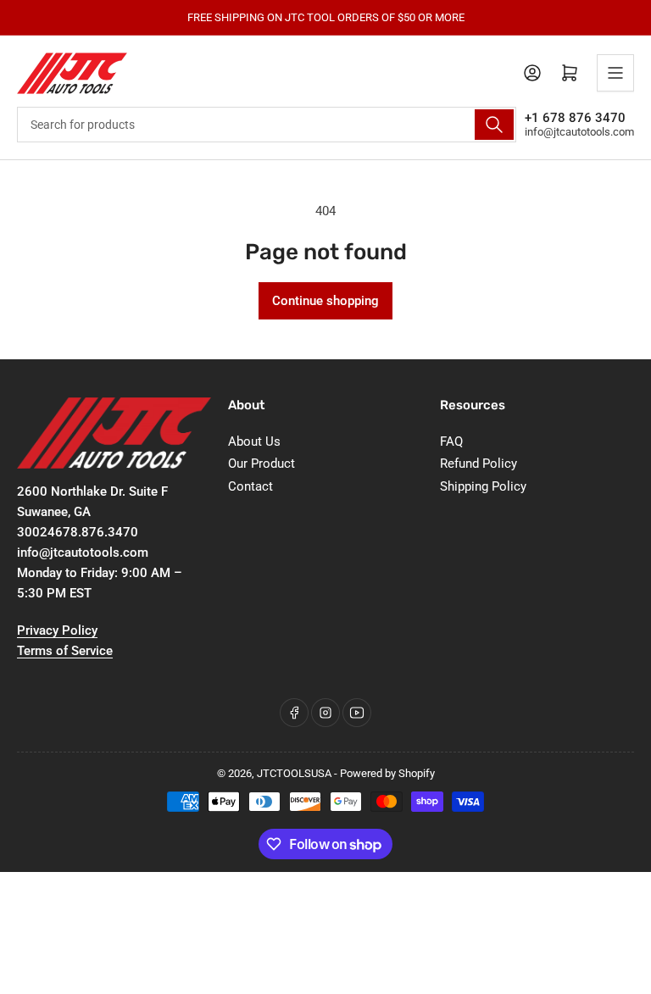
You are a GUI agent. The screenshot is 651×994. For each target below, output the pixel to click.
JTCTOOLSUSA (294, 773)
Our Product (261, 463)
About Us (254, 441)
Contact (250, 486)
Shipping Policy (483, 486)
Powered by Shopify (387, 773)
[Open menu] (615, 73)
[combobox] (266, 124)
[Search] (494, 124)
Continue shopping (325, 300)
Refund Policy (478, 463)
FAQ (451, 441)
